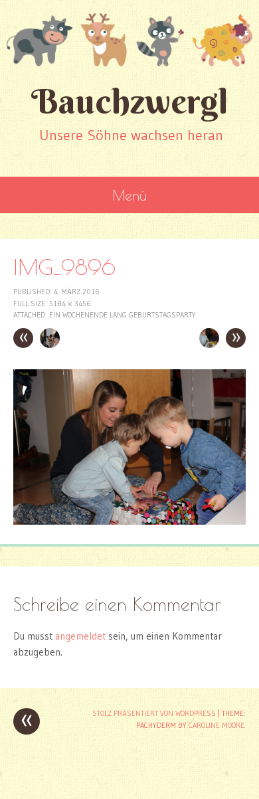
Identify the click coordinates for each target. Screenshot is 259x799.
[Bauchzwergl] (129, 39)
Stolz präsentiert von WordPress (154, 713)
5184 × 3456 (70, 303)
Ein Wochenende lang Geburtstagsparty (122, 314)
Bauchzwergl (129, 101)
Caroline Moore (216, 725)
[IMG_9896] (129, 521)
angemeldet (80, 636)
